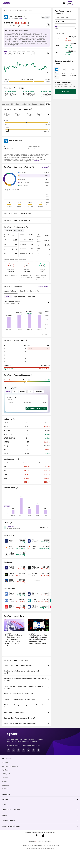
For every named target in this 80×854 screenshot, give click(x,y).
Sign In (70, 3)
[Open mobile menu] (76, 3)
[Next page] (48, 653)
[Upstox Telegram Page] (18, 750)
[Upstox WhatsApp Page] (38, 750)
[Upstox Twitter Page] (13, 750)
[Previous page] (43, 653)
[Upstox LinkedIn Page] (23, 750)
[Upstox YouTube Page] (28, 750)
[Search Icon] (65, 3)
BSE (47, 17)
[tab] (15, 104)
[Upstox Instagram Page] (33, 750)
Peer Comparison (18, 230)
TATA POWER (8, 230)
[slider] (56, 26)
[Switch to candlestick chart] (48, 53)
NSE (43, 17)
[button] (26, 115)
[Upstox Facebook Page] (8, 750)
